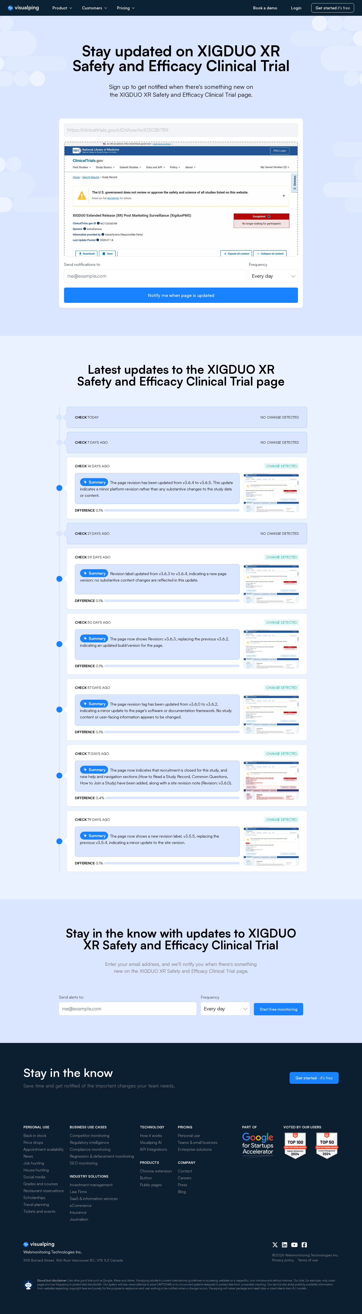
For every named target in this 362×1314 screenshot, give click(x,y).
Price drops (33, 1142)
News (28, 1156)
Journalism (79, 1219)
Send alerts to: (71, 997)
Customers (92, 7)
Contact (185, 1170)
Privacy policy (283, 1260)
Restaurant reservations (43, 1190)
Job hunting (33, 1163)
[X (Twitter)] (275, 1245)
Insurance (78, 1212)
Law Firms (78, 1191)
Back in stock (34, 1135)
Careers (184, 1177)
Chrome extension (156, 1170)
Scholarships (34, 1197)
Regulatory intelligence (89, 1142)
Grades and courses (40, 1183)
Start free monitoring (278, 1009)
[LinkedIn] (284, 1245)
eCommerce (81, 1205)
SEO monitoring (84, 1163)
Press (182, 1184)
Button (146, 1177)
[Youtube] (294, 1245)
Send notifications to (82, 264)
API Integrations (153, 1149)
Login (296, 7)
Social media (34, 1176)
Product (59, 7)
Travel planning (36, 1204)
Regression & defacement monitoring (102, 1156)
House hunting (36, 1170)
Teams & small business (197, 1142)
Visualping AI (151, 1142)
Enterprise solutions (195, 1149)
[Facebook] (304, 1245)
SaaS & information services (94, 1198)
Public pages (151, 1184)
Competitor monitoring (89, 1135)
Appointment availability (43, 1149)
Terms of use (308, 1260)
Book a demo (265, 7)
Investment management (91, 1184)
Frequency (258, 264)
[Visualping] (23, 8)
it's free (332, 7)
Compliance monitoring (90, 1149)
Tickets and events (39, 1211)
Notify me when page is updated (181, 295)
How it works (151, 1135)
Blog (182, 1191)
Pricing (123, 7)
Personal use (189, 1135)
